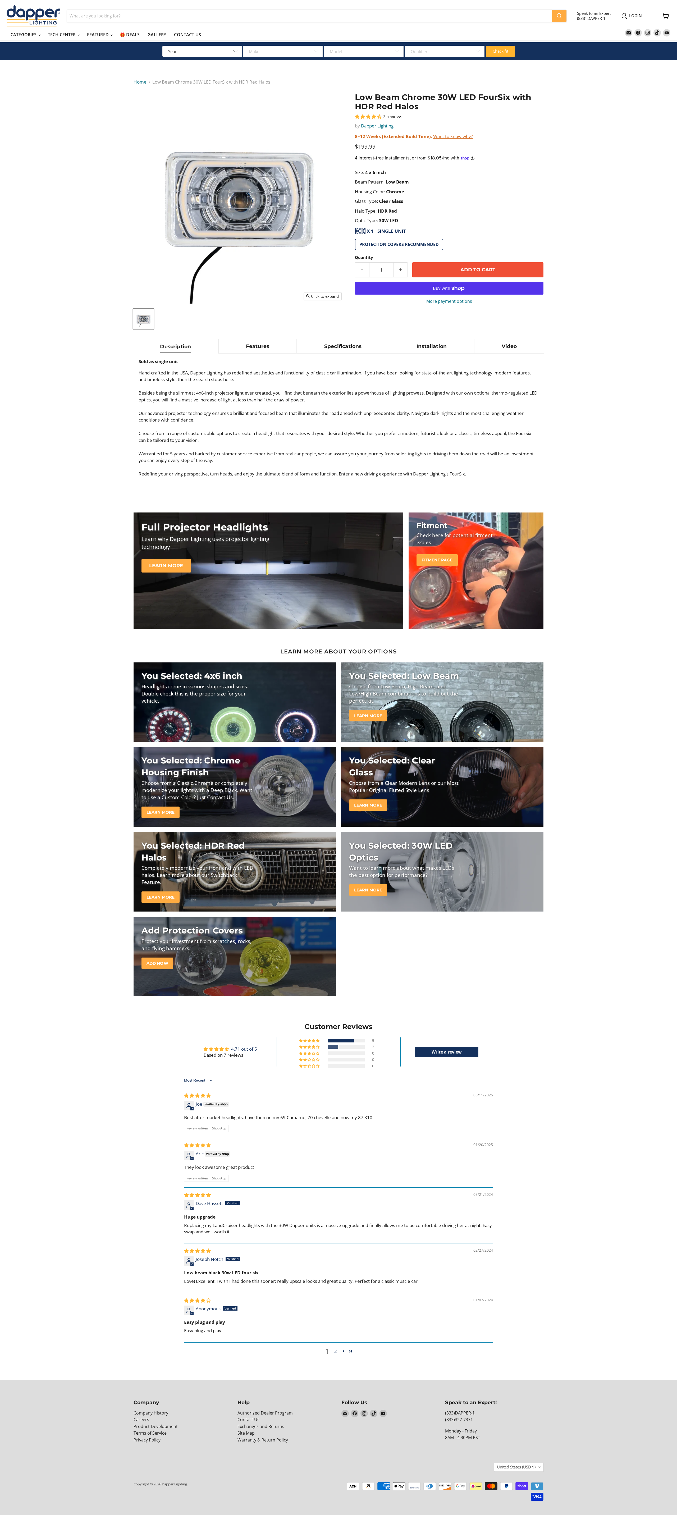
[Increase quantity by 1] (401, 269)
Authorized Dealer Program (265, 1413)
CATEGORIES (24, 35)
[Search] (559, 16)
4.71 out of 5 (244, 1049)
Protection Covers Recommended (399, 244)
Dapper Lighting (377, 126)
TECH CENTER (62, 35)
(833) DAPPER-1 (591, 18)
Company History (151, 1413)
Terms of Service (150, 1433)
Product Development (156, 1426)
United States (516, 1467)
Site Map (246, 1433)
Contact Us (248, 1419)
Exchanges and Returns (260, 1426)
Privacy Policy (147, 1440)
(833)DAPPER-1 (460, 1413)
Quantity (364, 257)
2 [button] (335, 1351)
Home (140, 82)
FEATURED (98, 35)
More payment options (449, 301)
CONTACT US (187, 35)
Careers (141, 1419)
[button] (369, 116)
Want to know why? (453, 136)
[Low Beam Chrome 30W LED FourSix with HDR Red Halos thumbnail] (143, 319)
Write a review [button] (447, 1052)
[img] (197, 1095)
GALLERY (157, 35)
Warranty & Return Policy (262, 1440)
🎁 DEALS (130, 35)
